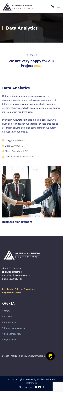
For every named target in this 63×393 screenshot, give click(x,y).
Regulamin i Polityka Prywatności (19, 289)
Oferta (7, 310)
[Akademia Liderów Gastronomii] (17, 6)
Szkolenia (8, 316)
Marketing (20, 140)
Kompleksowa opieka (14, 328)
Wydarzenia (10, 339)
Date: (7, 145)
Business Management (17, 222)
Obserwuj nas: (26, 387)
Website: (9, 156)
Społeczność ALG (12, 333)
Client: (8, 151)
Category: (10, 140)
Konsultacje (10, 322)
